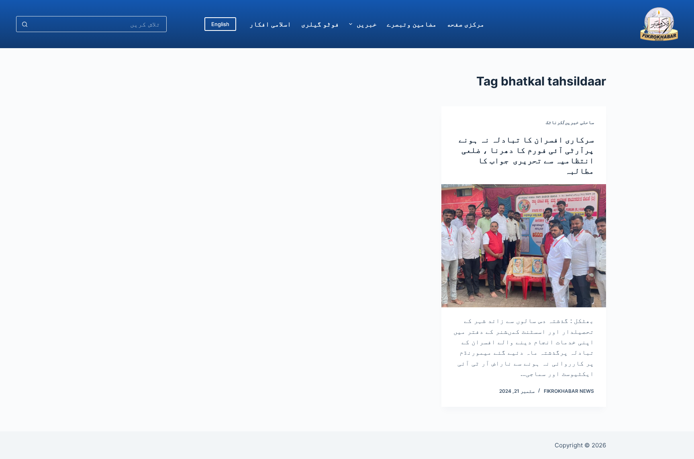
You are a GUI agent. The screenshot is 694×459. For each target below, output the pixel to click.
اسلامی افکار (270, 24)
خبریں (367, 24)
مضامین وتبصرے (412, 24)
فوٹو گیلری (320, 24)
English (220, 24)
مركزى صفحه (465, 24)
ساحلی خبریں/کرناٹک (570, 122)
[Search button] (24, 24)
